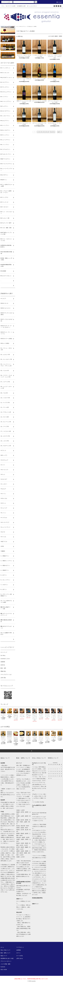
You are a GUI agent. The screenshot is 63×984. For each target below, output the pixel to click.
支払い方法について (5, 950)
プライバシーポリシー (6, 961)
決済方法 (3, 665)
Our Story (3, 655)
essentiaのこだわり (5, 658)
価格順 (56, 36)
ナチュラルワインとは (6, 674)
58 (58, 132)
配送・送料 (3, 668)
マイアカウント (20, 947)
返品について (4, 955)
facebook (3, 966)
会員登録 (18, 950)
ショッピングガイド (33, 6)
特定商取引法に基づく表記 (7, 958)
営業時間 (3, 661)
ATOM (5, 969)
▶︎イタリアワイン (23, 26)
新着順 (60, 36)
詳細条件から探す (22, 6)
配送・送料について (5, 952)
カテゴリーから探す (11, 6)
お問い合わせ (19, 958)
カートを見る (19, 955)
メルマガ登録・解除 (5, 964)
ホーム (3, 6)
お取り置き (3, 677)
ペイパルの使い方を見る (38, 802)
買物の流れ (3, 671)
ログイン (18, 952)
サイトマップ (4, 652)
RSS (2, 969)
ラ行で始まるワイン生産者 (31, 26)
